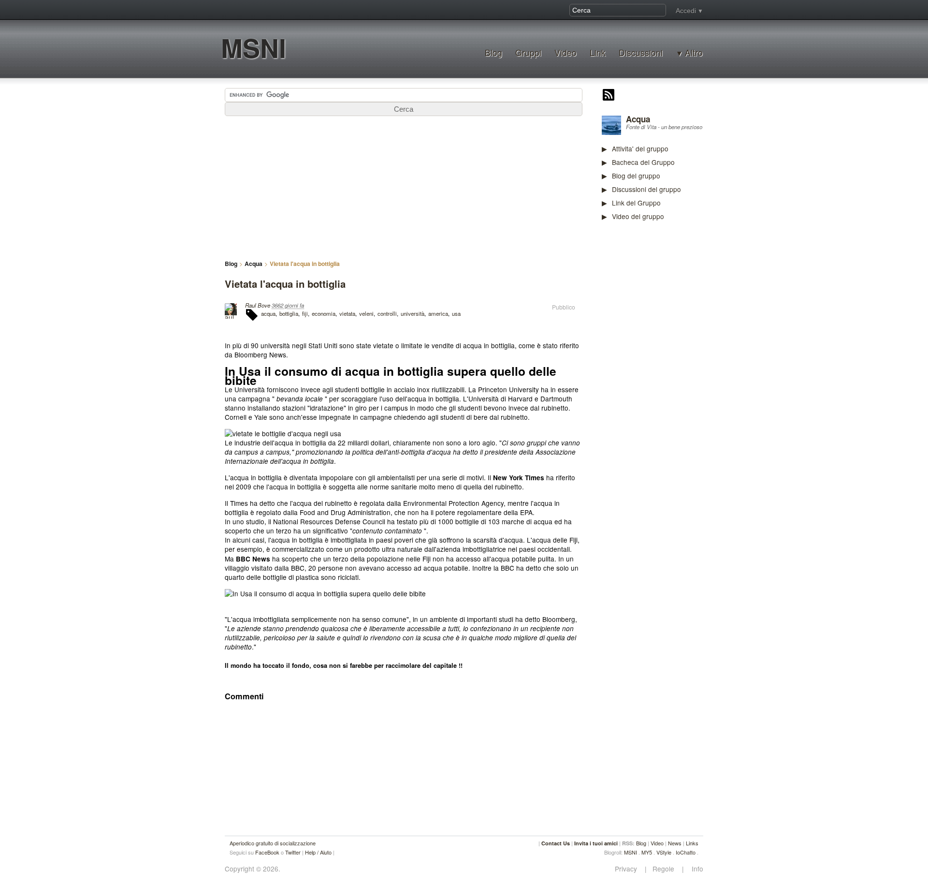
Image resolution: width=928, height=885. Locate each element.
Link (598, 52)
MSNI (253, 47)
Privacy (629, 868)
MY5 (646, 852)
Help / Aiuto (318, 852)
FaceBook (267, 852)
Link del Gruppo (636, 202)
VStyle (663, 852)
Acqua (638, 119)
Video (565, 52)
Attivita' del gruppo (640, 148)
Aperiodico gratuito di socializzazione (273, 843)
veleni (366, 313)
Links (692, 843)
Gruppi (528, 52)
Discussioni (641, 52)
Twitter (293, 852)
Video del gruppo (638, 216)
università (412, 313)
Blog (493, 52)
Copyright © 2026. (252, 868)
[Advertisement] (674, 379)
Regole (664, 868)
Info (694, 868)
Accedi (686, 11)
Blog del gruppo (636, 175)
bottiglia (288, 313)
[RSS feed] (608, 96)
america (438, 313)
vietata (347, 313)
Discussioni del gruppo (646, 189)
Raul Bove (257, 305)
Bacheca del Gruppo (643, 162)
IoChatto (686, 852)
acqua (268, 313)
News (675, 843)
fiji (305, 313)
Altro (694, 53)
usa (456, 313)
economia (323, 313)
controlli (387, 313)
